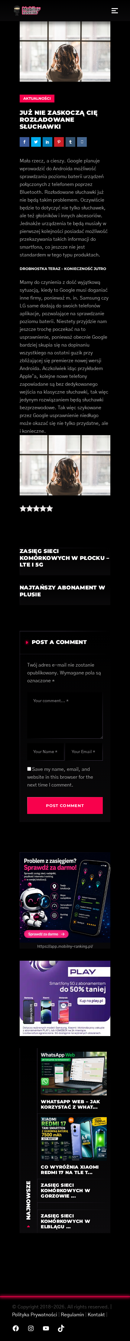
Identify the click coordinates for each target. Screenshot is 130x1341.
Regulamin (72, 1314)
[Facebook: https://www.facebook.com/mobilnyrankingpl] (15, 1328)
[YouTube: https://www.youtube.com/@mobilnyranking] (46, 1328)
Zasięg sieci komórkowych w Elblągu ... (65, 1221)
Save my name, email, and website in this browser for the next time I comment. (60, 777)
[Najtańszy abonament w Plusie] (65, 594)
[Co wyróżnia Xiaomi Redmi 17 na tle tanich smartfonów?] (74, 1138)
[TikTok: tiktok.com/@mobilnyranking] (61, 1328)
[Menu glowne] (115, 10)
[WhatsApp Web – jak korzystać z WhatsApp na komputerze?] (74, 1073)
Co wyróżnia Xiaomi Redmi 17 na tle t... (70, 1169)
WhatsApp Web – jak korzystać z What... (70, 1104)
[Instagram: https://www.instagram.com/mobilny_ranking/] (30, 1328)
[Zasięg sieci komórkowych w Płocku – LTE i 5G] (65, 561)
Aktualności (37, 98)
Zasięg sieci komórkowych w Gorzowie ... (65, 1190)
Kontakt (96, 1314)
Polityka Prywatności (34, 1314)
